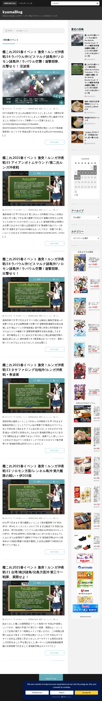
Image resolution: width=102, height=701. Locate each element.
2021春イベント (21, 108)
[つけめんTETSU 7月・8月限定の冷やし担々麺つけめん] (77, 137)
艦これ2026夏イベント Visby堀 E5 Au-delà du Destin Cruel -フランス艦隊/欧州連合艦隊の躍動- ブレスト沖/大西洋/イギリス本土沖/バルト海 (92, 45)
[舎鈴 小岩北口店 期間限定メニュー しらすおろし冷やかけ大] (77, 106)
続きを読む (54, 142)
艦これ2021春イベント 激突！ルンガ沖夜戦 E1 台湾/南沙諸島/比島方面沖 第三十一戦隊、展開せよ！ (33, 572)
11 (79, 177)
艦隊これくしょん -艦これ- (48, 72)
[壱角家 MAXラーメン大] (77, 122)
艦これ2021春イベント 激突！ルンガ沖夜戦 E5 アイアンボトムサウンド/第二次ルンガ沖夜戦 (33, 162)
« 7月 (76, 195)
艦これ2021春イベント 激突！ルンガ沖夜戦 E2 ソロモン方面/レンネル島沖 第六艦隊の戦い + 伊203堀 (33, 470)
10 (76, 177)
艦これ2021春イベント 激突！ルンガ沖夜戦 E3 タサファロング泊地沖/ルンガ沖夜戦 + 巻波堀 (33, 369)
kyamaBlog (13, 12)
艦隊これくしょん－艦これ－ (49, 108)
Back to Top (51, 678)
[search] (97, 3)
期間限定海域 (33, 108)
